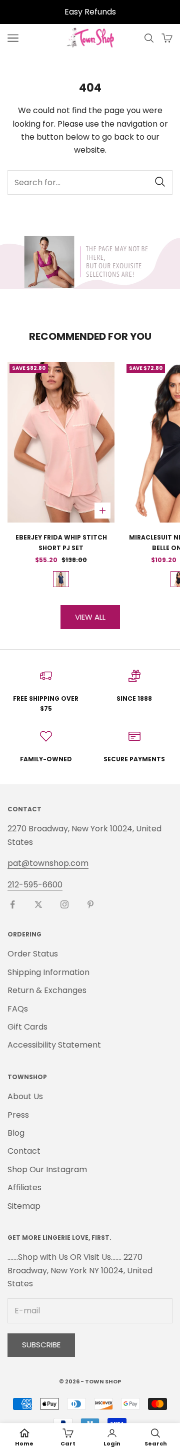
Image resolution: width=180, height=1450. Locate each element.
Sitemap (24, 1206)
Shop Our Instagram (47, 1169)
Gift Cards (28, 1027)
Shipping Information (49, 972)
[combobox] (90, 182)
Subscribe (41, 1344)
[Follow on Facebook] (13, 904)
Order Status (33, 953)
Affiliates (25, 1187)
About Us (25, 1096)
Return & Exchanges (47, 990)
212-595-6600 (35, 884)
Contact (24, 1151)
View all (90, 617)
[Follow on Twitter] (39, 904)
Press (18, 1115)
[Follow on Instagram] (65, 904)
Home (24, 1443)
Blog (16, 1133)
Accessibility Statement (54, 1045)
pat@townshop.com (48, 863)
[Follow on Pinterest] (91, 904)
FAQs (18, 1009)
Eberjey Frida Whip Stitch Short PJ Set (61, 542)
